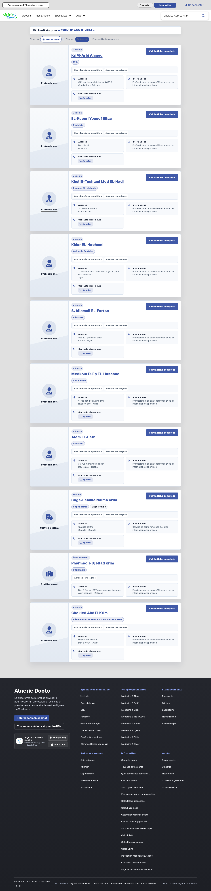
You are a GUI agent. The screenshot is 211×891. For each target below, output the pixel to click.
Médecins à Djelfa (130, 730)
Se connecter (196, 5)
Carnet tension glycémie (134, 821)
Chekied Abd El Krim (89, 613)
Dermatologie (87, 703)
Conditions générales (173, 780)
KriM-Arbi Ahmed (87, 55)
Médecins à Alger (130, 696)
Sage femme (80, 506)
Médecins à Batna (130, 723)
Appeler (86, 98)
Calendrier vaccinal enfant (134, 814)
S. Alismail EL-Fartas (90, 311)
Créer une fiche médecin (133, 862)
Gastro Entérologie (90, 723)
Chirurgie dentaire (83, 251)
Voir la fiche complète (162, 51)
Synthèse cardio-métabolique (136, 828)
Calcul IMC (127, 835)
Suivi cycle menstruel (132, 787)
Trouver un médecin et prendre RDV (39, 726)
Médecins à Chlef (130, 743)
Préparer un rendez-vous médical (138, 794)
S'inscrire (166, 766)
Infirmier (84, 766)
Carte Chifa (127, 848)
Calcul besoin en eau (132, 842)
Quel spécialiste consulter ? (135, 773)
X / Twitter (32, 881)
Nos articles (43, 15)
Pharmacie (79, 569)
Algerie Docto (32, 691)
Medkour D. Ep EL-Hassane (95, 374)
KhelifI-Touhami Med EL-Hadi (97, 182)
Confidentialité (169, 787)
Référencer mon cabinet (32, 718)
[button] (51, 39)
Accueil (26, 15)
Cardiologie (79, 380)
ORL (75, 62)
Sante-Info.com (148, 883)
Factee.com (116, 883)
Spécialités (61, 15)
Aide (78, 15)
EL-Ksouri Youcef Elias (91, 119)
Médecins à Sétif (130, 703)
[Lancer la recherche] (203, 15)
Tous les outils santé (132, 766)
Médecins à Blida (130, 737)
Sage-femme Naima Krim (94, 500)
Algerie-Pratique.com (80, 883)
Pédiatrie (78, 125)
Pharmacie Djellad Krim (92, 563)
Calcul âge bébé (129, 807)
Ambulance (86, 787)
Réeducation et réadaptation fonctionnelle (97, 619)
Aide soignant (87, 760)
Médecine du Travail (90, 730)
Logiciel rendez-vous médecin (136, 869)
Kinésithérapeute (89, 780)
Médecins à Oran (130, 709)
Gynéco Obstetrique (91, 737)
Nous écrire (168, 773)
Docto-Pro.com (100, 883)
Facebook (19, 881)
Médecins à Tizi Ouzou (133, 716)
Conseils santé (129, 760)
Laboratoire (168, 709)
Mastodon (45, 881)
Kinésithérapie (169, 723)
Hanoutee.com (131, 883)
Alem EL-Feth (83, 437)
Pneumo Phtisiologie (84, 188)
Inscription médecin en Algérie (137, 855)
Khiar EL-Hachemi (87, 245)
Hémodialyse (169, 716)
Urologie (84, 696)
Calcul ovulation (129, 780)
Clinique (166, 703)
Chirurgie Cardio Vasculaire (94, 743)
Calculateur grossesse (133, 800)
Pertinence (82, 39)
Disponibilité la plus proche (106, 39)
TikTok (17, 885)
